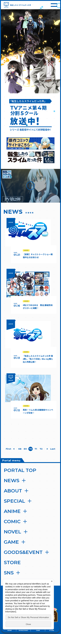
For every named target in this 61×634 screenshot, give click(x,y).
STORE (12, 562)
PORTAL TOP (20, 470)
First (8, 448)
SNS (9, 573)
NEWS (11, 480)
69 (25, 448)
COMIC (12, 521)
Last (53, 448)
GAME (11, 542)
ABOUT (13, 491)
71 (36, 448)
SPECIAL (14, 501)
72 (41, 448)
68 (19, 448)
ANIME (12, 511)
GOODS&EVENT (23, 552)
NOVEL (12, 532)
